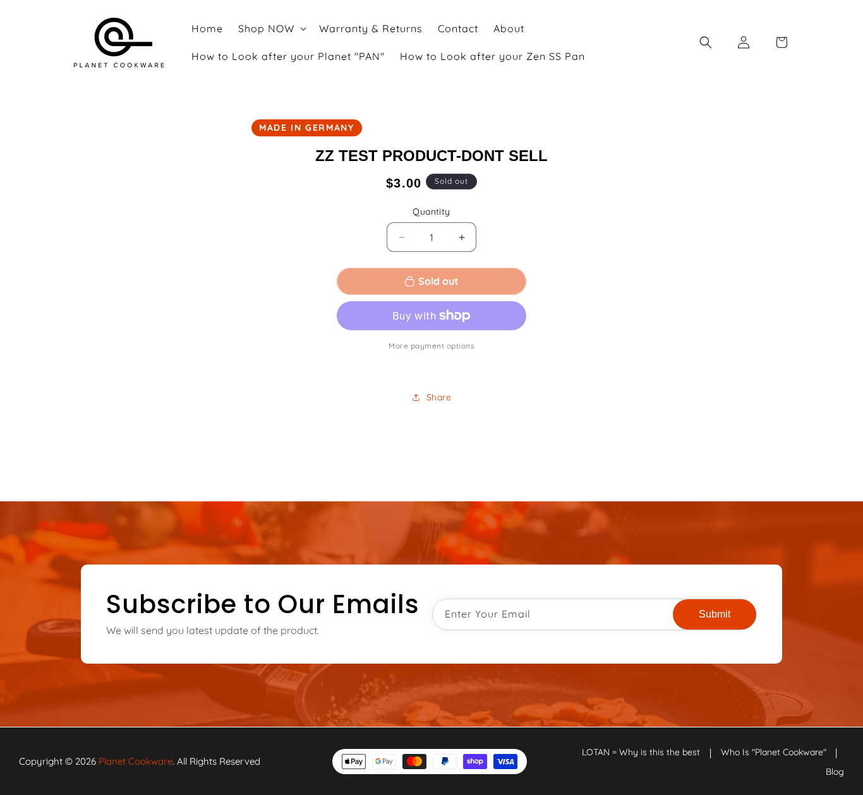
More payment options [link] (431, 345)
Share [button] (439, 397)
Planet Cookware (135, 761)
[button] (271, 28)
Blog (835, 771)
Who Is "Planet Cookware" (773, 752)
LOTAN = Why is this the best (641, 752)
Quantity (431, 211)
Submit (714, 614)
